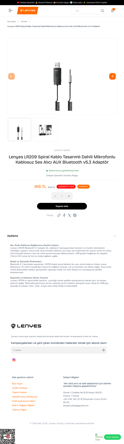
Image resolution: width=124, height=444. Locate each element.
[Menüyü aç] (11, 11)
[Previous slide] (11, 76)
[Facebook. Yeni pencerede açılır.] (64, 215)
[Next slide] (112, 76)
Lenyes (52, 423)
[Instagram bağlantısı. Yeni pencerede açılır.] (14, 360)
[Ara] (102, 10)
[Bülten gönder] (103, 350)
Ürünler (24, 21)
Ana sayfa (11, 21)
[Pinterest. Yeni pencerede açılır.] (75, 215)
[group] (19, 129)
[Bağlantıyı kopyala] (59, 215)
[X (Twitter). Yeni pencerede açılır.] (69, 215)
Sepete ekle (62, 206)
